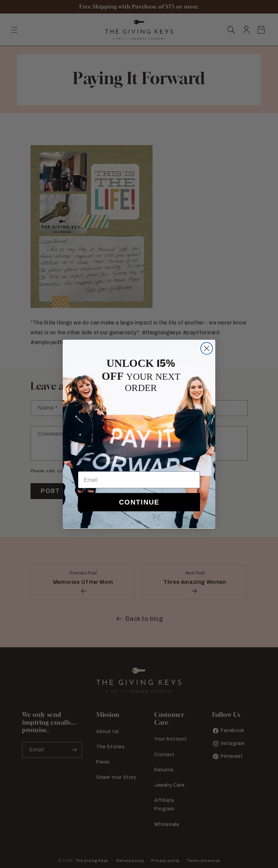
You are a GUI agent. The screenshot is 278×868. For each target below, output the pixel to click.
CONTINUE (139, 502)
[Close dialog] (207, 348)
